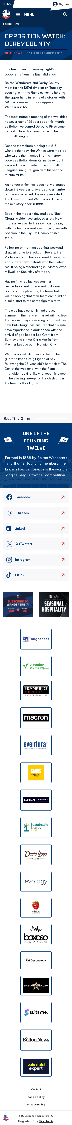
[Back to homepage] (6, 14)
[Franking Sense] (36, 690)
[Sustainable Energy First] (36, 827)
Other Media (46, 1121)
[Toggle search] (65, 14)
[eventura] (36, 745)
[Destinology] (36, 960)
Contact (36, 1089)
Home (16, 23)
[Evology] (36, 881)
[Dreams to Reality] (36, 986)
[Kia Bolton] (36, 800)
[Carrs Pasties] (36, 772)
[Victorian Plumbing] (36, 666)
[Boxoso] (36, 934)
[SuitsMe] (36, 1012)
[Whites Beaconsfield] (36, 908)
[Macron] (36, 717)
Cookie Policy (36, 1097)
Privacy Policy (36, 1104)
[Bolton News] (36, 1040)
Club (5, 4)
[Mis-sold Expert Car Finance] (36, 1067)
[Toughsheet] (36, 639)
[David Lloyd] (36, 854)
